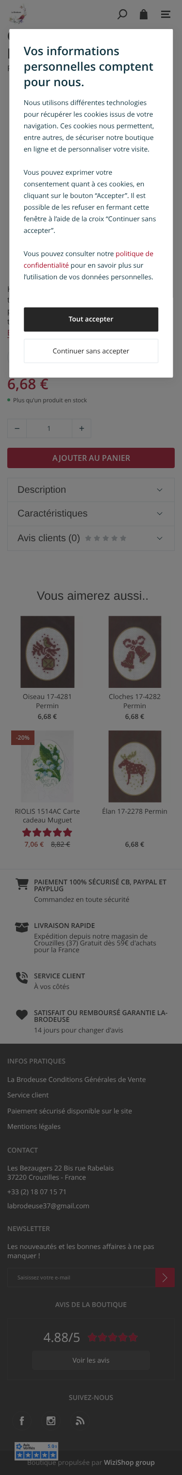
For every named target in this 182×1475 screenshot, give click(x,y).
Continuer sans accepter (90, 351)
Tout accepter (91, 319)
